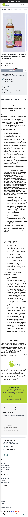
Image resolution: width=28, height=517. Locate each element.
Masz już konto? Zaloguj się (8, 412)
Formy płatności (4, 489)
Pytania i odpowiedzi (5, 469)
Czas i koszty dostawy (6, 491)
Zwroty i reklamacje (5, 465)
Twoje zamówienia (5, 478)
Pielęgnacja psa (5, 9)
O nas (2, 503)
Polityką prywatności (16, 399)
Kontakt (3, 501)
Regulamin (18, 396)
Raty (2, 471)
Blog (2, 505)
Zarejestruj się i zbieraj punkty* (9, 409)
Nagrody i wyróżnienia (6, 507)
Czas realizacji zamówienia (7, 493)
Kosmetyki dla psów (13, 9)
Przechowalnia (4, 480)
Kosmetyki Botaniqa (23, 9)
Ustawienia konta (5, 482)
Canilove (3, 53)
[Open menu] (23, 5)
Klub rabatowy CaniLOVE (6, 495)
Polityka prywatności (5, 467)
